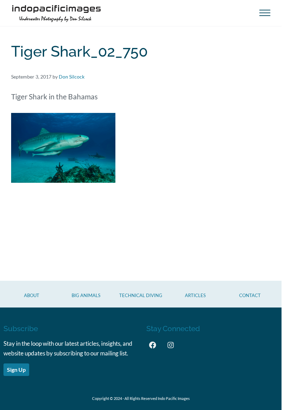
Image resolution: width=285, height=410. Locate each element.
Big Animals (86, 295)
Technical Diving (140, 295)
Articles (195, 295)
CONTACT (250, 295)
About (31, 295)
